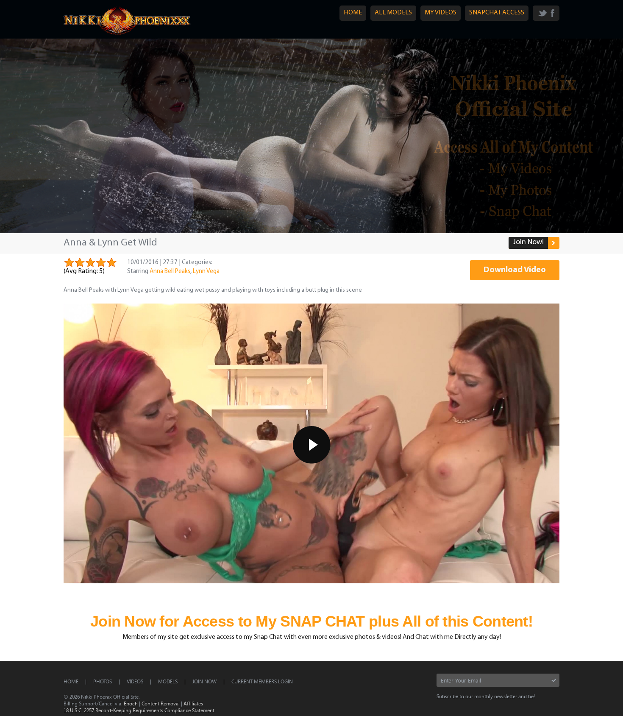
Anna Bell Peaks (170, 271)
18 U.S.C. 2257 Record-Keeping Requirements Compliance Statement (139, 710)
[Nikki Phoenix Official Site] (127, 34)
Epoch (131, 703)
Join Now (204, 681)
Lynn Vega (206, 271)
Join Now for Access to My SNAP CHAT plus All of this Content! (311, 621)
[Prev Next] (311, 136)
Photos (102, 681)
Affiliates (193, 703)
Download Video (515, 270)
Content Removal (161, 703)
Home (71, 681)
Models (168, 681)
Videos (135, 681)
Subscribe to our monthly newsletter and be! (486, 696)
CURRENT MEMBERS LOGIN (262, 681)
